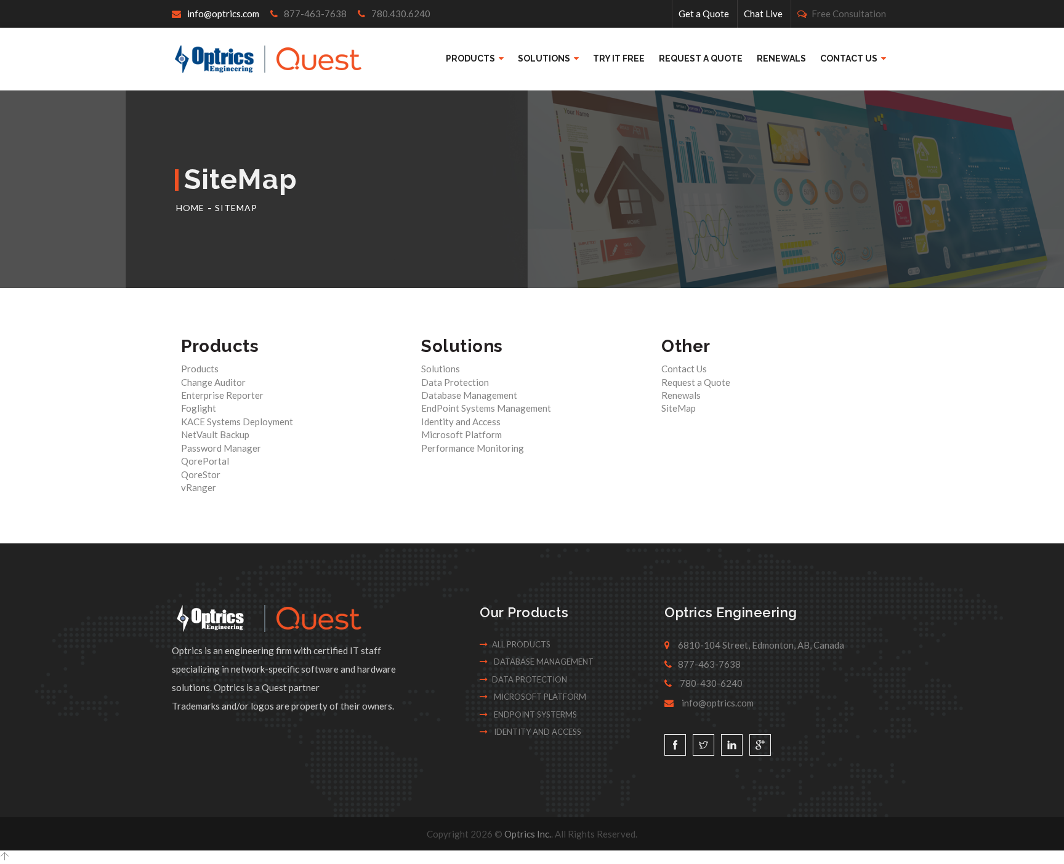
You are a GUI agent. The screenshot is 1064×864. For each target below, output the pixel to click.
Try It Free (619, 58)
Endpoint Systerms (534, 714)
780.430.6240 (399, 13)
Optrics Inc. (527, 833)
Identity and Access (461, 421)
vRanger (198, 487)
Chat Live (763, 13)
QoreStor (200, 474)
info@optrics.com (223, 13)
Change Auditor (213, 382)
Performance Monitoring (472, 448)
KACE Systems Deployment (237, 421)
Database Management (469, 395)
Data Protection (455, 382)
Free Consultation (848, 13)
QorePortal (205, 460)
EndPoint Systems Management (486, 408)
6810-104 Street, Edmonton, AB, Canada (760, 644)
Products (471, 58)
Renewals (781, 58)
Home (190, 207)
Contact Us (849, 58)
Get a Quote (704, 13)
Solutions (545, 58)
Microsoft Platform (461, 434)
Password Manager (221, 448)
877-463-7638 (314, 13)
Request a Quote (701, 58)
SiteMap (236, 207)
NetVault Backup (215, 434)
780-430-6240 (710, 683)
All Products (521, 644)
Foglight (198, 408)
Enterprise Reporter (222, 395)
